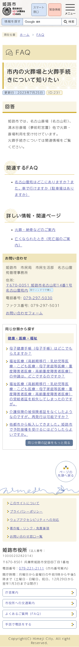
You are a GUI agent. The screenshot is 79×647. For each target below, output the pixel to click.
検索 (71, 21)
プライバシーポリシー (26, 511)
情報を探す (12, 21)
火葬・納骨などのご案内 (35, 229)
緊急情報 (54, 9)
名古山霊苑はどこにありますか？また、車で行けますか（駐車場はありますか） (44, 188)
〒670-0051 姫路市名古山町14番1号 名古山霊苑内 (39, 288)
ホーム (25, 34)
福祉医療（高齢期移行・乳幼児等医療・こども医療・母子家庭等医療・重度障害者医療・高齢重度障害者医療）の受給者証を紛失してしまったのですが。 (40, 394)
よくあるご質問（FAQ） (24, 613)
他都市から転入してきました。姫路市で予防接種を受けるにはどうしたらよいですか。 (40, 429)
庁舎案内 (11, 592)
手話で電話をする (18, 624)
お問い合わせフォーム (24, 313)
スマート (38, 10)
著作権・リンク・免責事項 (29, 528)
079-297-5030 (38, 298)
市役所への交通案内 (20, 603)
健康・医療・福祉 (22, 338)
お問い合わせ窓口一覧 (26, 536)
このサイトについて (24, 503)
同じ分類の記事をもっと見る (49, 442)
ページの (66, 474)
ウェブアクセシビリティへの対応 (34, 519)
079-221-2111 (31, 568)
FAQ (40, 34)
